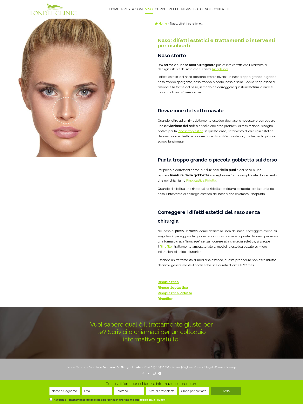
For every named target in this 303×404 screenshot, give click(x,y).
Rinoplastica (220, 69)
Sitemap (230, 367)
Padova (176, 367)
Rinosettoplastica (190, 131)
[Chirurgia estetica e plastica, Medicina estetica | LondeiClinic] (53, 9)
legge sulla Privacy (152, 399)
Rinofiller (166, 246)
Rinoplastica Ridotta (201, 180)
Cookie (219, 367)
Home (163, 23)
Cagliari (187, 367)
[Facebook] (143, 373)
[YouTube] (149, 373)
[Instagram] (154, 373)
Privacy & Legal (203, 367)
